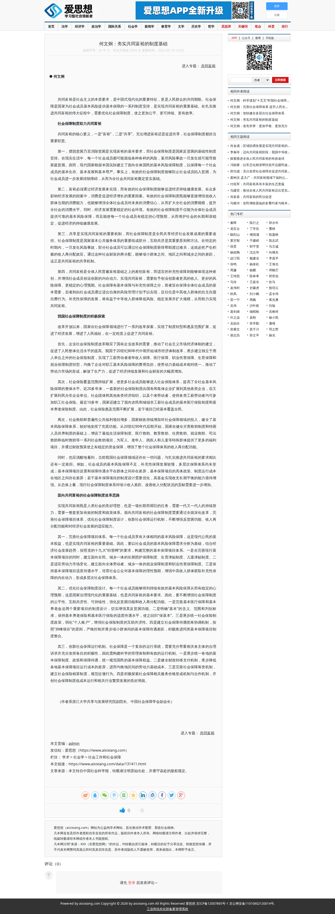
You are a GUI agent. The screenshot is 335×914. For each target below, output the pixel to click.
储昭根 (254, 311)
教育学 (166, 26)
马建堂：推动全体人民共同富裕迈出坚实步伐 (262, 190)
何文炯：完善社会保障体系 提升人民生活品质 (262, 107)
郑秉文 (235, 329)
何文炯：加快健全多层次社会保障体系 (257, 113)
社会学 (133, 26)
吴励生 (235, 323)
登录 (131, 882)
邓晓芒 (273, 270)
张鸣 (233, 264)
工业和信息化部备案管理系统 (167, 909)
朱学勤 (254, 323)
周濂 (233, 270)
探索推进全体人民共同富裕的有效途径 (257, 158)
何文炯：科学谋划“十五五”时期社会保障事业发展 (264, 100)
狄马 (272, 282)
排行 (285, 26)
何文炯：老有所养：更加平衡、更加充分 (259, 126)
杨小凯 (273, 317)
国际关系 (114, 26)
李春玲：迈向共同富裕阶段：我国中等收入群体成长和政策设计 (275, 152)
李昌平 (273, 258)
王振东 (254, 282)
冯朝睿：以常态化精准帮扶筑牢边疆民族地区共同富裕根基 (271, 165)
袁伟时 (235, 288)
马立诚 (273, 246)
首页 (51, 26)
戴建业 (254, 258)
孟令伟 (273, 294)
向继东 (273, 252)
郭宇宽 (254, 246)
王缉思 (235, 276)
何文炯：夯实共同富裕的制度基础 (254, 119)
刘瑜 (272, 305)
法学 (65, 26)
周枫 (253, 299)
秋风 (233, 294)
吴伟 (233, 305)
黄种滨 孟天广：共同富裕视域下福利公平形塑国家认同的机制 (273, 177)
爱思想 (80, 11)
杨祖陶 (235, 252)
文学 (181, 26)
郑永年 (273, 222)
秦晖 (233, 222)
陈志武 (273, 240)
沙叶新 (254, 305)
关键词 (243, 26)
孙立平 (254, 335)
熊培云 (273, 288)
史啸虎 (254, 288)
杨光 (272, 335)
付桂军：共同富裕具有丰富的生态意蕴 (257, 184)
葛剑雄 (235, 311)
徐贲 (233, 246)
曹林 (272, 228)
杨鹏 (253, 270)
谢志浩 (235, 335)
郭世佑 (273, 276)
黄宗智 (235, 240)
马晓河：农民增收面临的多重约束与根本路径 (262, 203)
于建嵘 (254, 240)
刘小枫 (254, 294)
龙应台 (235, 228)
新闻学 (149, 26)
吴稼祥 (273, 311)
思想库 (226, 26)
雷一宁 (235, 299)
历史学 (196, 26)
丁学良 (254, 228)
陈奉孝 (254, 276)
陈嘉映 (273, 234)
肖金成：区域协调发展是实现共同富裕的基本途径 (265, 145)
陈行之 (254, 222)
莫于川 (254, 329)
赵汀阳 (235, 258)
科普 (271, 26)
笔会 (258, 26)
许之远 (235, 317)
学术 (66, 757)
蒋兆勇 (273, 299)
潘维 (272, 323)
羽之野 (273, 329)
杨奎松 (254, 264)
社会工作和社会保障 (104, 757)
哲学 (211, 26)
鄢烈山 (235, 234)
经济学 (80, 26)
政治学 (96, 26)
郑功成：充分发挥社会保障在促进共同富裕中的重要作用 (270, 171)
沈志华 (254, 252)
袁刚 (253, 317)
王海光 (273, 264)
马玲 (233, 282)
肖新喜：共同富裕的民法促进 (251, 197)
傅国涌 (254, 234)
